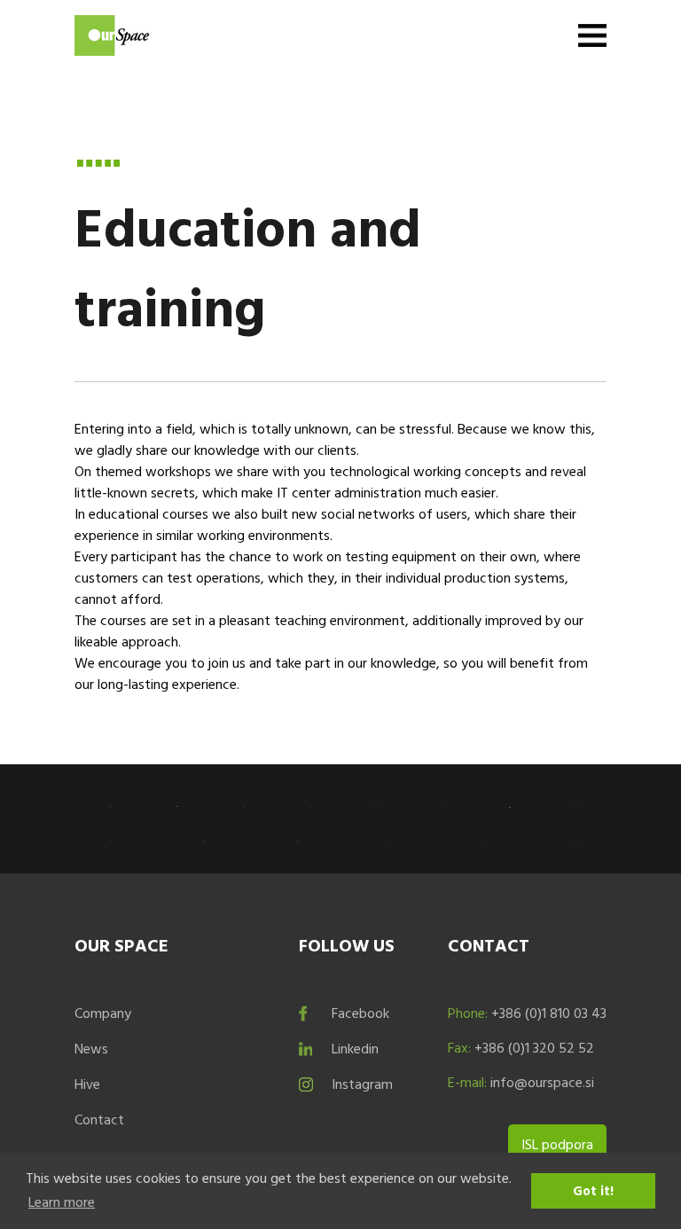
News (91, 1048)
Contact (99, 1119)
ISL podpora (557, 1144)
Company (102, 1012)
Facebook (360, 1012)
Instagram (362, 1083)
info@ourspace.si (542, 1081)
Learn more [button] (61, 1201)
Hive (87, 1083)
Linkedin (355, 1048)
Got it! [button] (593, 1190)
